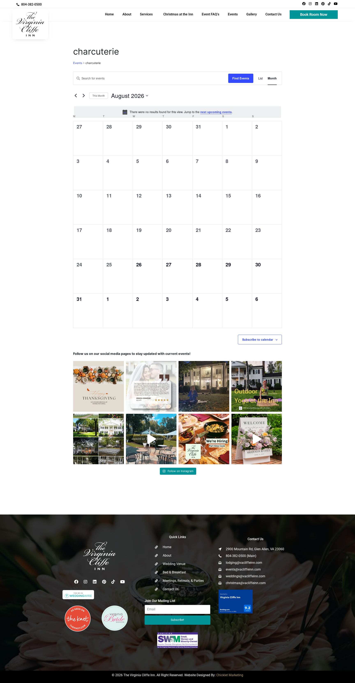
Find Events (240, 78)
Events (233, 14)
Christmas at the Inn (178, 14)
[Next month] (83, 95)
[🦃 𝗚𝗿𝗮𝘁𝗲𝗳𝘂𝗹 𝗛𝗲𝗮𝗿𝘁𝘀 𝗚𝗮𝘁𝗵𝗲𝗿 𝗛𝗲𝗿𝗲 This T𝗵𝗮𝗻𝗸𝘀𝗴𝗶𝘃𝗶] (98, 386)
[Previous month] (75, 95)
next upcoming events (216, 112)
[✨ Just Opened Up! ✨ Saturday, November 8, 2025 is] (98, 439)
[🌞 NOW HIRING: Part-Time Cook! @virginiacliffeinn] (204, 439)
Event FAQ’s (210, 14)
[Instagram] (310, 3)
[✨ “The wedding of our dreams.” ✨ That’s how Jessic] (151, 386)
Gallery (251, 14)
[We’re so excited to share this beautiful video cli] (256, 439)
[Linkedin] (316, 3)
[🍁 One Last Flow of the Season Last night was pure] (204, 386)
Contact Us (273, 14)
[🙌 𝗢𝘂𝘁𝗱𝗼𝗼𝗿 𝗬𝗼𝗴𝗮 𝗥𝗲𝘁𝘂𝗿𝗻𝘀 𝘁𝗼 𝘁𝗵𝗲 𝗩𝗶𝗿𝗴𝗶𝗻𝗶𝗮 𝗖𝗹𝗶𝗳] (256, 386)
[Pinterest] (323, 3)
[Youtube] (335, 3)
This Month (98, 95)
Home (109, 14)
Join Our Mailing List (160, 601)
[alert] (177, 112)
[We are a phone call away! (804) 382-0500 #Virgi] (151, 439)
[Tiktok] (329, 3)
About (126, 14)
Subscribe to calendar (257, 339)
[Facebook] (303, 3)
